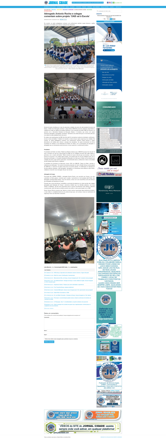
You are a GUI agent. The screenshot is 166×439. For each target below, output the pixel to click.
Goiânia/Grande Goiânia (80, 9)
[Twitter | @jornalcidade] (112, 3)
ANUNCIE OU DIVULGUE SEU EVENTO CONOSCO (111, 437)
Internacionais (48, 11)
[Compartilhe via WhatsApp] (64, 19)
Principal (53, 9)
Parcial (114, 19)
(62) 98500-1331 (118, 3)
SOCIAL (67, 7)
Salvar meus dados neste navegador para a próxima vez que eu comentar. (61, 339)
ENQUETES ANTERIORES (109, 21)
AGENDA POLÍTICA (61, 7)
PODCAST (84, 7)
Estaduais (70, 9)
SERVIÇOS (89, 7)
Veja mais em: (47, 9)
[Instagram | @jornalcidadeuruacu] (110, 3)
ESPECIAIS (78, 7)
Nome (45, 330)
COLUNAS (72, 7)
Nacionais (89, 9)
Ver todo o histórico (49, 308)
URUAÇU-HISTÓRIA (105, 7)
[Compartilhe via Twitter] (62, 19)
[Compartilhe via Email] (66, 19)
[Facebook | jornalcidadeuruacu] (108, 3)
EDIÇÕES (112, 7)
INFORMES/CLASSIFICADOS (50, 7)
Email (45, 334)
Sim (105, 19)
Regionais (65, 9)
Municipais (59, 9)
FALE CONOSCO (96, 7)
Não (108, 19)
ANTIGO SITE (118, 7)
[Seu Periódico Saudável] (56, 2)
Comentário (46, 317)
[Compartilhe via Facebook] (61, 19)
